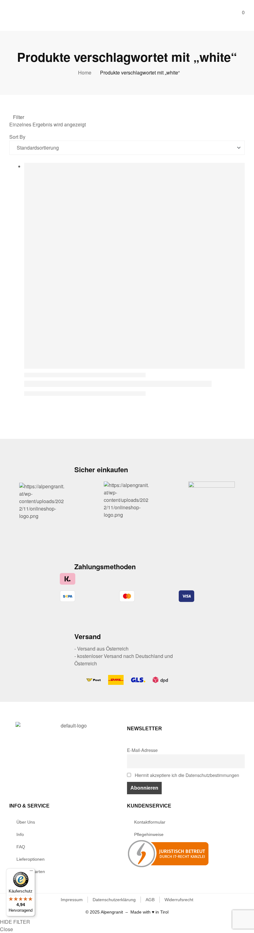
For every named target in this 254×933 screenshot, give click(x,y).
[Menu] (11, 13)
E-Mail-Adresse (142, 750)
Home (84, 72)
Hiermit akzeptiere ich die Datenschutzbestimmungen (186, 775)
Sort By (17, 136)
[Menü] (31, 872)
